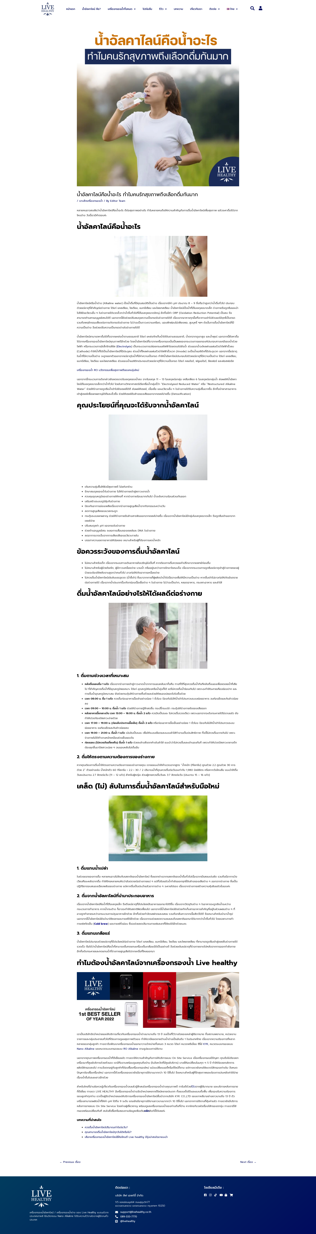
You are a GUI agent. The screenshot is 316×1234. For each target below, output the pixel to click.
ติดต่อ (212, 9)
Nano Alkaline (85, 1049)
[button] (252, 8)
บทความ (178, 9)
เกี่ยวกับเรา (196, 9)
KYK (205, 1044)
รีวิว (161, 9)
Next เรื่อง (248, 1162)
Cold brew (101, 924)
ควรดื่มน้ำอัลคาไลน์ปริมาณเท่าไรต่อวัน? (106, 1127)
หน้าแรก (70, 9)
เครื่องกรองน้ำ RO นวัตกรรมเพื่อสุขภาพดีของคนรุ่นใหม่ (108, 370)
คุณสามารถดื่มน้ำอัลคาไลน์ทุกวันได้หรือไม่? (108, 1132)
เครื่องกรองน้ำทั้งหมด (120, 9)
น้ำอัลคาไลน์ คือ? (91, 9)
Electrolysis (124, 346)
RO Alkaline (130, 1049)
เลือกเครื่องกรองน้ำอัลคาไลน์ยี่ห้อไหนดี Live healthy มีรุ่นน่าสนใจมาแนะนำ (126, 1137)
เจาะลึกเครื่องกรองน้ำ (91, 201)
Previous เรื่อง (70, 1162)
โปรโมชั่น (147, 9)
